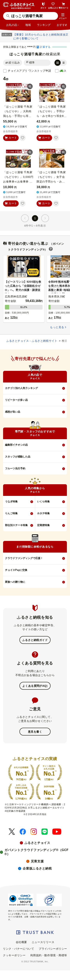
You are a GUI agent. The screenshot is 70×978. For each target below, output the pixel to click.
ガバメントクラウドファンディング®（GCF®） (36, 852)
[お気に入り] (22, 138)
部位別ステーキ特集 (16, 525)
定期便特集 (43, 525)
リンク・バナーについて (18, 948)
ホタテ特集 (43, 513)
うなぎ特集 (11, 501)
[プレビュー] (30, 86)
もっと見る (57, 327)
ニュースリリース (43, 942)
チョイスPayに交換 (16, 570)
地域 (28, 24)
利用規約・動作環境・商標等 (48, 955)
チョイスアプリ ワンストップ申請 (29, 70)
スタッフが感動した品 (17, 456)
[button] (63, 16)
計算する (45, 46)
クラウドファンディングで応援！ (24, 558)
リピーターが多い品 (16, 399)
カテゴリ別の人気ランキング (21, 388)
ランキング (44, 24)
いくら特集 (43, 501)
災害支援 (37, 861)
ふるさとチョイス (37, 842)
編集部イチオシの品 (16, 444)
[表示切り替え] (60, 63)
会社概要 (21, 942)
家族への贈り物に (15, 581)
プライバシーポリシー (53, 948)
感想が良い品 (12, 411)
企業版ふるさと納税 (37, 868)
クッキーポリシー (14, 955)
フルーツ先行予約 (15, 468)
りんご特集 (11, 513)
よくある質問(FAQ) (34, 685)
